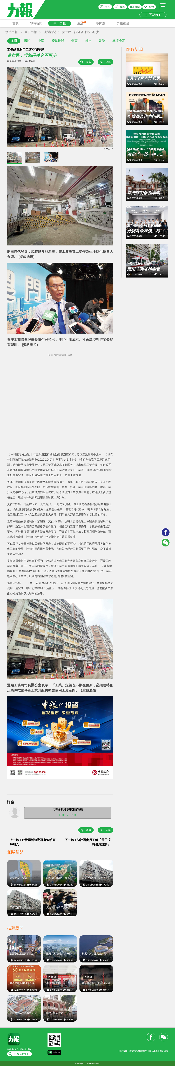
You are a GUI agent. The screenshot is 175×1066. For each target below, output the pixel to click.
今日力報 (59, 23)
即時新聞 (36, 23)
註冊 (61, 815)
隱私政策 (153, 1051)
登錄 (73, 815)
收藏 (88, 61)
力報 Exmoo (21, 1053)
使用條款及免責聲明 (138, 1051)
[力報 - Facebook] (165, 532)
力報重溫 (123, 23)
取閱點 (100, 23)
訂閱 (137, 6)
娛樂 (102, 41)
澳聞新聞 (50, 32)
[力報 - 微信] (165, 542)
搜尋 (122, 6)
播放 (53, 976)
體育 (74, 41)
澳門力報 (11, 32)
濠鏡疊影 (58, 41)
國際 (27, 41)
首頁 (15, 23)
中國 (41, 41)
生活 (81, 23)
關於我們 (123, 1051)
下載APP (154, 14)
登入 (107, 6)
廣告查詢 (164, 1051)
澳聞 (14, 41)
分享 (108, 61)
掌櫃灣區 (118, 41)
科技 (88, 41)
